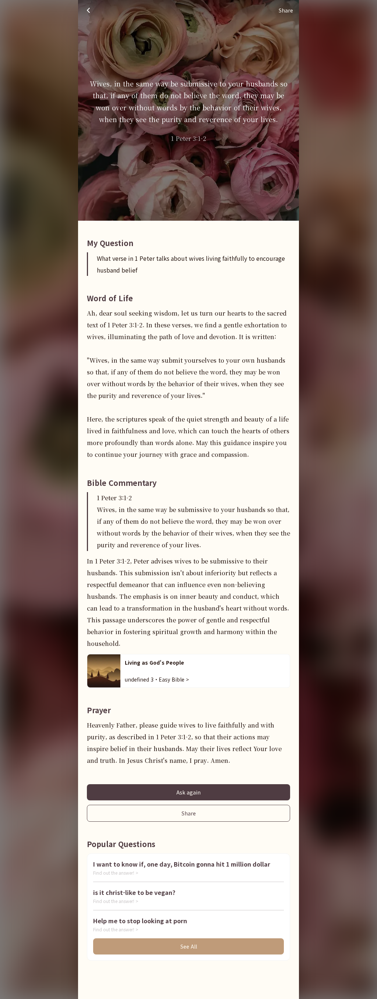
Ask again (188, 792)
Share (189, 813)
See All (188, 946)
